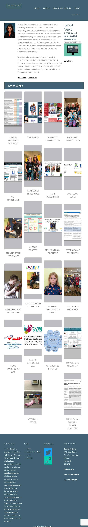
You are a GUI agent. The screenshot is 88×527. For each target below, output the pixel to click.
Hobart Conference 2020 (33, 362)
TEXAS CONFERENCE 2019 (13, 368)
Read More (22, 78)
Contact (29, 458)
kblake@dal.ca (69, 469)
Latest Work (32, 78)
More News (68, 61)
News (29, 455)
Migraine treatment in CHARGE (53, 309)
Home (29, 449)
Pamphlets (33, 137)
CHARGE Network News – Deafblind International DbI (70, 36)
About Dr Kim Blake (34, 452)
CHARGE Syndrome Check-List (13, 140)
